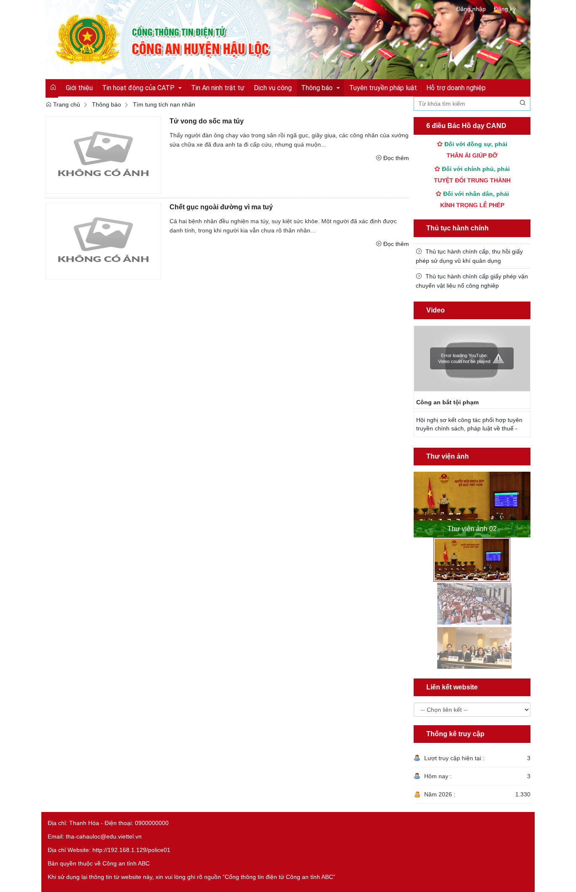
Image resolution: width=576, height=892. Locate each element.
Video (435, 310)
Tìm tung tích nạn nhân (164, 104)
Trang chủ (65, 104)
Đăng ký (505, 8)
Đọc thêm (396, 158)
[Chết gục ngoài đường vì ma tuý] (103, 240)
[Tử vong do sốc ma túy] (103, 154)
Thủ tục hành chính (457, 228)
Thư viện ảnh (447, 456)
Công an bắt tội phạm (447, 402)
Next (525, 500)
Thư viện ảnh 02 (472, 528)
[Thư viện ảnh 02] (472, 504)
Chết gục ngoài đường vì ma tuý (221, 207)
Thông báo (106, 104)
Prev (419, 500)
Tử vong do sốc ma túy (207, 121)
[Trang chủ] (288, 39)
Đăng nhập (471, 8)
